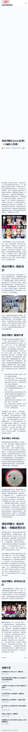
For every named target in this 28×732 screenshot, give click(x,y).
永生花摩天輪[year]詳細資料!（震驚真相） (13, 693)
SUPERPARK (7, 5)
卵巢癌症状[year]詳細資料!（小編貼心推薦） (14, 699)
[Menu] (25, 3)
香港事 (23, 148)
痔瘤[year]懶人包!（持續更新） (10, 714)
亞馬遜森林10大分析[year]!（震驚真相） (13, 671)
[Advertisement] (14, 71)
